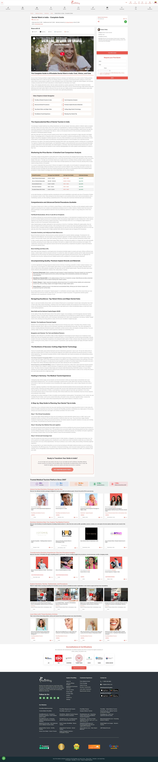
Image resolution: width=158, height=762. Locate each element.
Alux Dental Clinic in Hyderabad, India (89, 540)
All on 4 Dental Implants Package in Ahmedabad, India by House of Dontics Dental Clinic (116, 510)
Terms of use (108, 72)
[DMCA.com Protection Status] (76, 747)
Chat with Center (112, 52)
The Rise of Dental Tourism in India (43, 100)
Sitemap (68, 699)
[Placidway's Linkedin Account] (58, 698)
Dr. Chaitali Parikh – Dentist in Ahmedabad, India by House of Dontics (66, 603)
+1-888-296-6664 (106, 681)
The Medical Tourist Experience (42, 114)
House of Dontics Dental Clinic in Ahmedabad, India (63, 541)
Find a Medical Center (85, 681)
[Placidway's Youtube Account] (47, 698)
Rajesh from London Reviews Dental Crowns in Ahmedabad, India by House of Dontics (91, 603)
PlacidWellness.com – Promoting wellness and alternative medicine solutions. (47, 720)
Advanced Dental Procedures (42, 104)
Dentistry (46, 13)
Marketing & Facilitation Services (71, 687)
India (52, 13)
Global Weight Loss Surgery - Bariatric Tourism (109, 724)
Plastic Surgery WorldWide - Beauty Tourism (68, 724)
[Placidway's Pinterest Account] (51, 698)
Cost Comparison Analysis (70, 100)
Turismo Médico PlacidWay (45, 710)
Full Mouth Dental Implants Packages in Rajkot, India (89, 509)
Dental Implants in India (61, 508)
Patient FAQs (69, 691)
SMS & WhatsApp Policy (116, 72)
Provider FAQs (69, 693)
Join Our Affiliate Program (70, 684)
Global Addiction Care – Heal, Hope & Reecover (88, 728)
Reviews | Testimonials (85, 687)
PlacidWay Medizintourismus (46, 708)
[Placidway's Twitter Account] (44, 698)
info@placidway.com (107, 684)
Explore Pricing (83, 685)
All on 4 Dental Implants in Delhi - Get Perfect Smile (41, 570)
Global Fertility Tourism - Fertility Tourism (47, 728)
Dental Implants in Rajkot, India (112, 571)
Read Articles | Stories (85, 691)
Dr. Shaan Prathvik (69, 22)
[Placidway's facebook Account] (40, 698)
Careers (68, 695)
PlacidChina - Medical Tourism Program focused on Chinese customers (69, 715)
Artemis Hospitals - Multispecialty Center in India (41, 541)
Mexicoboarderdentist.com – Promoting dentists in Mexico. (109, 719)
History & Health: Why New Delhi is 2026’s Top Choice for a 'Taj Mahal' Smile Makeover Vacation (115, 633)
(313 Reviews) (64, 545)
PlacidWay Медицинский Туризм (67, 709)
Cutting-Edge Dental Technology (72, 109)
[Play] (125, 21)
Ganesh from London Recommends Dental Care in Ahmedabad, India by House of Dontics (42, 603)
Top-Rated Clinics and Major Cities (43, 109)
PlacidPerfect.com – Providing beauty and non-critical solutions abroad (68, 719)
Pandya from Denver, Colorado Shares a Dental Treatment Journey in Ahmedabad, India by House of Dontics (116, 603)
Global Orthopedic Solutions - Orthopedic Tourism (66, 732)
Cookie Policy (107, 73)
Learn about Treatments (85, 689)
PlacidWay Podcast (84, 709)
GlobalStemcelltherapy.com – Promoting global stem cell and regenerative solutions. (87, 725)
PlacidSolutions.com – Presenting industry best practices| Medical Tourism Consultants (88, 715)
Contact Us (69, 697)
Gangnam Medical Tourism (86, 710)
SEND (112, 78)
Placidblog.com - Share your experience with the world (107, 715)
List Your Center (70, 689)
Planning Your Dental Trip (70, 114)
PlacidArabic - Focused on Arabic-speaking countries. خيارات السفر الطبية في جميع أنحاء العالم (88, 720)
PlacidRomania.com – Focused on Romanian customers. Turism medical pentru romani (48, 715)
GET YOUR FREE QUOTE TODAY (62, 469)
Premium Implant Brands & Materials (73, 104)
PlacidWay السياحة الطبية (65, 710)
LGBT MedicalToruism (105, 728)
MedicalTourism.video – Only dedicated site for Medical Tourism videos (48, 724)
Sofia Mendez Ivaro (39, 24)
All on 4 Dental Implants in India (63, 570)
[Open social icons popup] (98, 22)
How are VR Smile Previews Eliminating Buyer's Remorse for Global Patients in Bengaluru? (40, 633)
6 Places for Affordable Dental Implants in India (41, 509)
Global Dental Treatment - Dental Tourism (67, 728)
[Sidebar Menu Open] (2, 2)
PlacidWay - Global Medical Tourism (108, 709)
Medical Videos (39, 13)
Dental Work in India (85, 571)
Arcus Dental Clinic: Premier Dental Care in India (115, 541)
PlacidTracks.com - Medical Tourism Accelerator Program (108, 711)
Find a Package (83, 683)
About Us (68, 681)
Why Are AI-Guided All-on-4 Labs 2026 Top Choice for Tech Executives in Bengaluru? (66, 632)
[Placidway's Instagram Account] (54, 698)
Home (31, 13)
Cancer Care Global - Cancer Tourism (48, 731)
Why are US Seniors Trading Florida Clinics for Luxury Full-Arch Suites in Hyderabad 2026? (91, 632)
